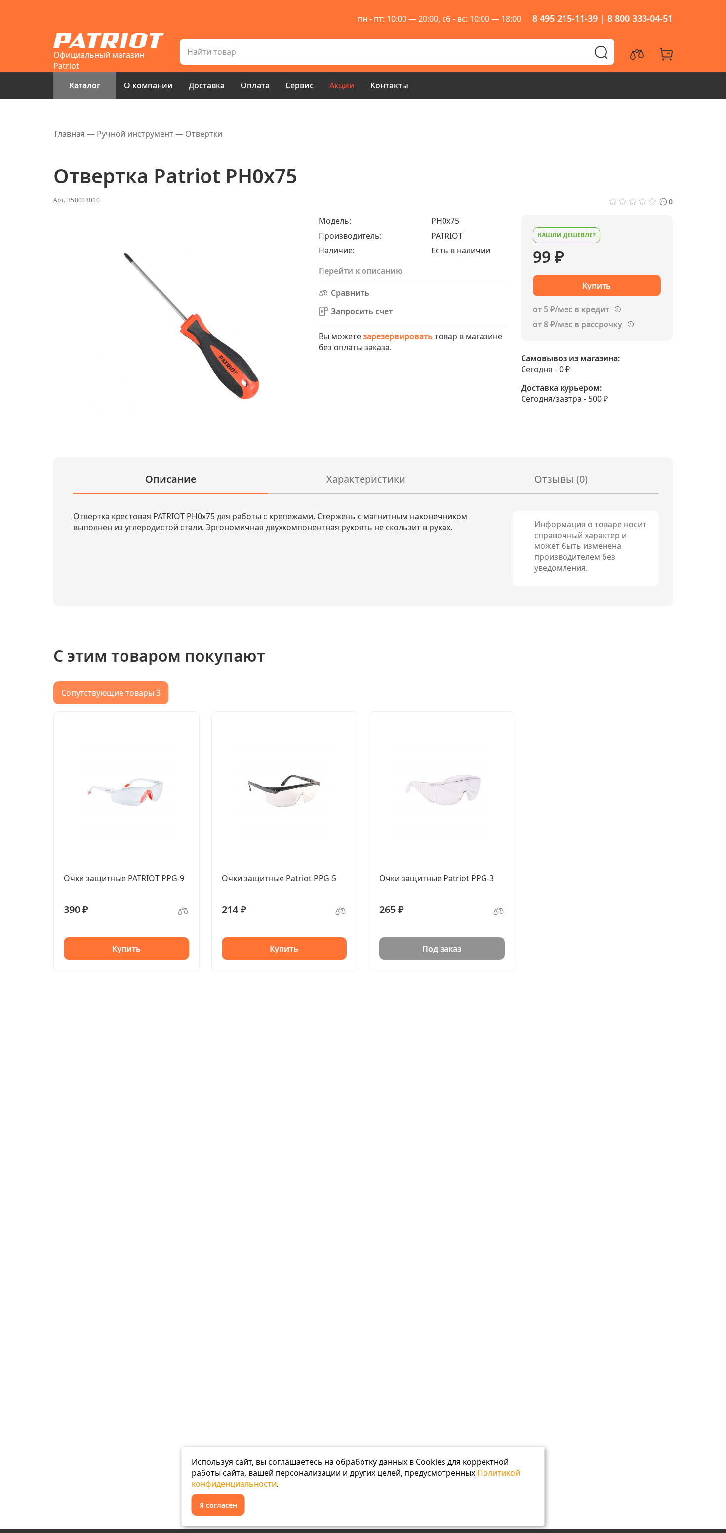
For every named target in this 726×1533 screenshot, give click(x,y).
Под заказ (441, 948)
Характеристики (365, 479)
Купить (126, 948)
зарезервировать (398, 336)
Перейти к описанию (361, 271)
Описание (171, 479)
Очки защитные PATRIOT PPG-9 (124, 878)
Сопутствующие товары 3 (111, 692)
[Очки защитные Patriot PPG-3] (442, 791)
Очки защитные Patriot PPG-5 (279, 878)
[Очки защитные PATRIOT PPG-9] (126, 791)
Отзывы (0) (561, 479)
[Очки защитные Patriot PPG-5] (284, 791)
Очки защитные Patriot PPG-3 (436, 878)
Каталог (84, 85)
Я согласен (218, 1505)
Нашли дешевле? (566, 235)
